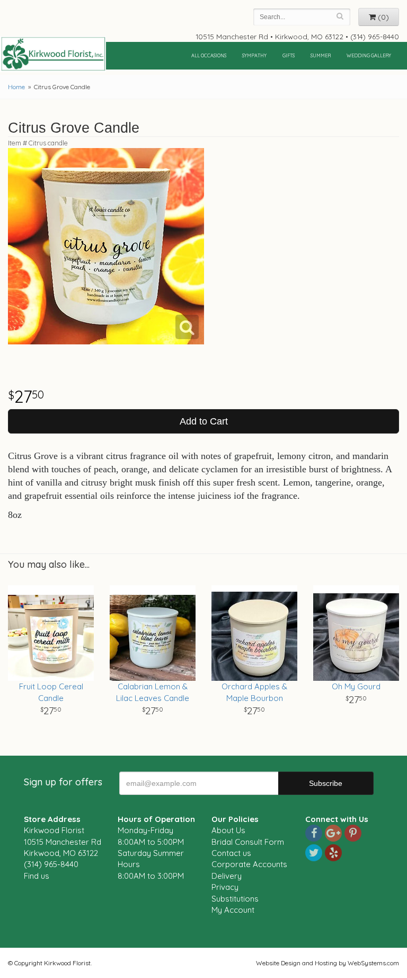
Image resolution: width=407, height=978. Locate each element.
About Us (228, 830)
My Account (232, 910)
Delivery (226, 876)
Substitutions (235, 899)
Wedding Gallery (369, 55)
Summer (321, 55)
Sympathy (254, 55)
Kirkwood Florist (53, 54)
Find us (36, 876)
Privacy (224, 887)
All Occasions (208, 55)
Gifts (288, 55)
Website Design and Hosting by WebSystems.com (327, 963)
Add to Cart (204, 421)
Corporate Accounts (249, 864)
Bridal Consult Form (247, 842)
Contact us (231, 853)
